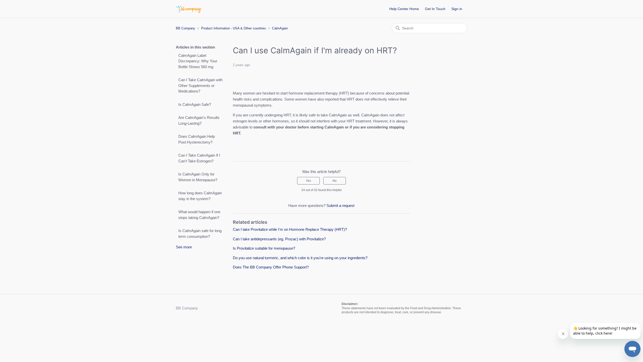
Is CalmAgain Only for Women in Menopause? (197, 177)
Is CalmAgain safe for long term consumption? (200, 234)
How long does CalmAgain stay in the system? (200, 196)
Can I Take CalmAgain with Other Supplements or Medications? (200, 85)
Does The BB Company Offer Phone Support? (271, 267)
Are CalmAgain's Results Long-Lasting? (199, 120)
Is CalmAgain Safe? (194, 104)
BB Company (185, 28)
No (335, 181)
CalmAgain (280, 28)
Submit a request (340, 205)
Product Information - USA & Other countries (233, 28)
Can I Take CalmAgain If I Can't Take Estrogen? (199, 158)
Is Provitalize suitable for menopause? (264, 248)
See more (184, 247)
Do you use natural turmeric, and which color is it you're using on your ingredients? (300, 258)
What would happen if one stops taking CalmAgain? (199, 215)
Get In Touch (435, 9)
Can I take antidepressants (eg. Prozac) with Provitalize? (279, 239)
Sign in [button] (456, 9)
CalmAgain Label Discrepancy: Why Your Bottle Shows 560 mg (197, 61)
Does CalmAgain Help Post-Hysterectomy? (196, 139)
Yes (308, 181)
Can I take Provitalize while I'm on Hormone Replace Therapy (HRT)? (290, 229)
